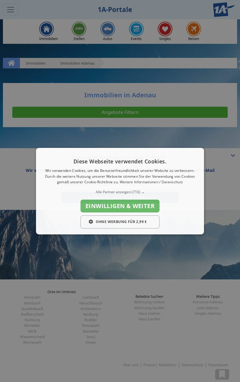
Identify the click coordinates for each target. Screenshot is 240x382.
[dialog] (120, 191)
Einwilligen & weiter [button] (120, 206)
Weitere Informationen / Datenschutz (151, 181)
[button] (120, 192)
